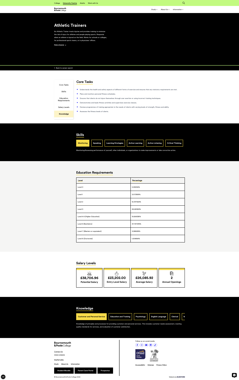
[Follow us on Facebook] (137, 345)
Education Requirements (64, 99)
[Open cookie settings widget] (3, 377)
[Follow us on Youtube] (146, 345)
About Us (164, 9)
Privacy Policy (161, 365)
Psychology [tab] (141, 317)
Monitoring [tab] (83, 143)
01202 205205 (59, 355)
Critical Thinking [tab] (174, 143)
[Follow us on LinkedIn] (151, 345)
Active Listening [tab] (155, 143)
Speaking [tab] (97, 143)
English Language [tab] (158, 317)
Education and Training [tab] (120, 317)
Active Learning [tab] (135, 143)
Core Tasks (64, 85)
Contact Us (58, 352)
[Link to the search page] (184, 3)
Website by (173, 377)
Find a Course (59, 45)
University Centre (70, 3)
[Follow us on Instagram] (142, 345)
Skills (64, 92)
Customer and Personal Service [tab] (91, 317)
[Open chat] (234, 375)
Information (177, 9)
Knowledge (64, 114)
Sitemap (151, 365)
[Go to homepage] (60, 9)
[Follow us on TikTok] (155, 345)
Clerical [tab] (175, 317)
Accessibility (140, 365)
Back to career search (64, 68)
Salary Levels (63, 107)
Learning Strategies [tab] (114, 143)
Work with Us (93, 3)
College (57, 3)
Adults (82, 3)
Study (153, 9)
